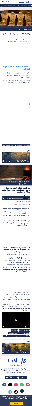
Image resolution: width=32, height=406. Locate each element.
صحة (14, 5)
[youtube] (28, 384)
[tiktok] (16, 392)
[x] (10, 384)
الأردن (18, 5)
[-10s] (25, 198)
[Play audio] (3, 198)
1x (7, 198)
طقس (4, 5)
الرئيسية (30, 5)
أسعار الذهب (23, 5)
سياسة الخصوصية (9, 398)
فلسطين (10, 5)
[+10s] (28, 198)
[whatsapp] (22, 384)
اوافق (16, 403)
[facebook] (4, 384)
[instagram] (16, 384)
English (5, 1)
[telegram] (10, 392)
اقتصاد (28, 37)
